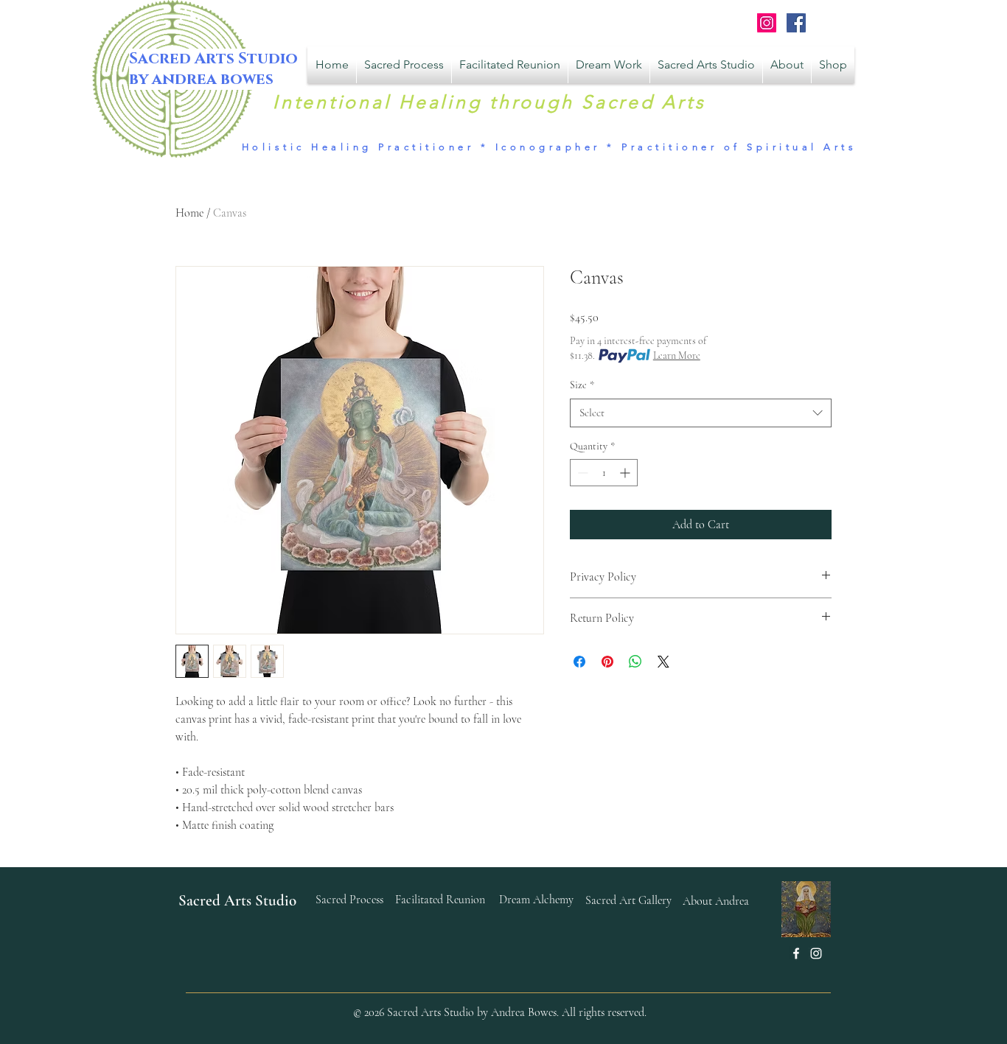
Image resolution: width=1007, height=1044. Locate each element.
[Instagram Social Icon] (766, 22)
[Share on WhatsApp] (635, 661)
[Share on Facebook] (579, 661)
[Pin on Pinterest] (607, 661)
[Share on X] (663, 661)
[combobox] (701, 413)
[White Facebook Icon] (796, 953)
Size (582, 385)
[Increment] (626, 473)
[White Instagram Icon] (816, 953)
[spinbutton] (603, 473)
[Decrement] (581, 473)
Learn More (676, 355)
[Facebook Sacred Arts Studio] (796, 22)
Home (189, 213)
